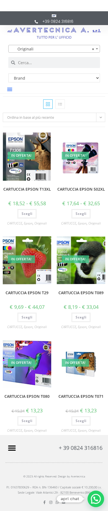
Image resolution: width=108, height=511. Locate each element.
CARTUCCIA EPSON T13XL (27, 189)
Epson (28, 223)
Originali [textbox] (52, 49)
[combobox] (54, 49)
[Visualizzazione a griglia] (48, 104)
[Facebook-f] (44, 502)
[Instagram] (51, 502)
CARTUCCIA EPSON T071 (81, 396)
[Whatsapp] (57, 502)
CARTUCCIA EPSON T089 (81, 292)
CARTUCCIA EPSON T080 (27, 396)
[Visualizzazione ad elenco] (60, 104)
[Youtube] (63, 502)
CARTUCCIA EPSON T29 (27, 292)
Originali (40, 223)
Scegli (27, 213)
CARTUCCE (14, 223)
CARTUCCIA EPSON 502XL (81, 189)
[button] (10, 89)
